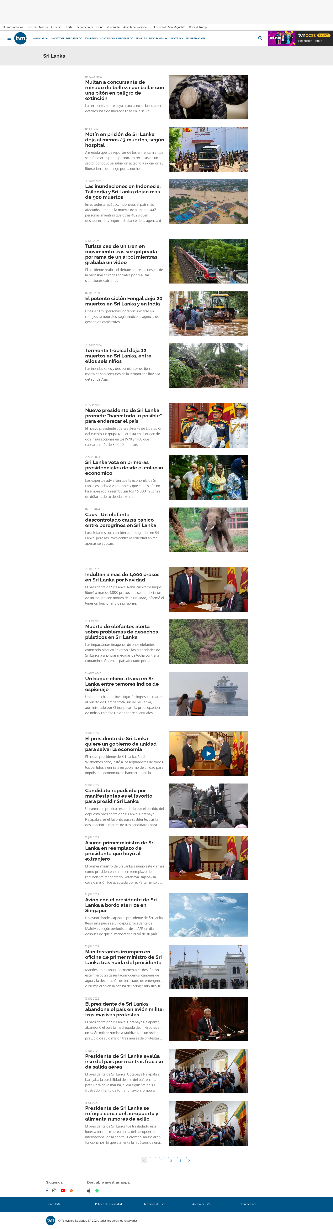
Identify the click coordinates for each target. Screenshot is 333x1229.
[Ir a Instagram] (55, 1190)
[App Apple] (89, 1190)
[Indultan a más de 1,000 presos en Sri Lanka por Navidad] (208, 589)
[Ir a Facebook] (48, 1190)
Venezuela (113, 27)
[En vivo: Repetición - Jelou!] (281, 38)
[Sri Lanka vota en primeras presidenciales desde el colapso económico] (208, 477)
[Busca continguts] (260, 38)
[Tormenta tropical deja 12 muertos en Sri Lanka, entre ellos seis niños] (208, 365)
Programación (195, 38)
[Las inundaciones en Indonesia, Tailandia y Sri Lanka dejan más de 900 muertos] (208, 201)
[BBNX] (50, 1220)
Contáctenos (248, 1204)
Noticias (38, 38)
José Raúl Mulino (37, 27)
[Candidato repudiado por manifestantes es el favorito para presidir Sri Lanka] (208, 806)
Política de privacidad (108, 1204)
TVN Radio (91, 38)
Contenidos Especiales (114, 38)
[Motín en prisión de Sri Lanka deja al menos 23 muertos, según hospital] (208, 149)
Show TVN (57, 38)
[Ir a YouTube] (63, 1190)
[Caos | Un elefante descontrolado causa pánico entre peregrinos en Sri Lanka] (208, 530)
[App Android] (98, 1190)
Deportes (72, 38)
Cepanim (56, 27)
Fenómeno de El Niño (90, 27)
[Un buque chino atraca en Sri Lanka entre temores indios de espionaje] (208, 694)
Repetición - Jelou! (310, 41)
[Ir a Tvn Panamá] (20, 38)
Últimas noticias (13, 27)
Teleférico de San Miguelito (168, 27)
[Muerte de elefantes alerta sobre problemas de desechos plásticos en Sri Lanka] (208, 641)
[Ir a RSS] (72, 1190)
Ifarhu (69, 27)
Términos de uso (154, 1204)
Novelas (141, 38)
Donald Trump (198, 27)
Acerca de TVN (201, 1204)
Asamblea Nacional (135, 27)
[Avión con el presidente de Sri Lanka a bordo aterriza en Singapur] (208, 915)
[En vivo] (301, 34)
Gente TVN (177, 38)
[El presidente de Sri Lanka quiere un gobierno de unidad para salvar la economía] (208, 754)
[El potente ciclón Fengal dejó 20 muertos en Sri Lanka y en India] (208, 313)
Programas (156, 38)
